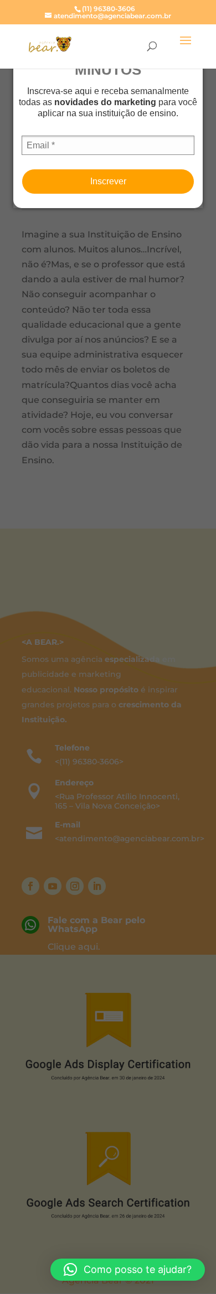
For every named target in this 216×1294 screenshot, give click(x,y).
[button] (127, 1270)
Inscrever (108, 181)
